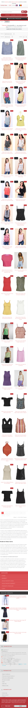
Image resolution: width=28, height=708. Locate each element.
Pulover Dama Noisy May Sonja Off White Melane (18, 621)
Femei (3, 575)
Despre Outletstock (6, 674)
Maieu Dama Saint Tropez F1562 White (20, 176)
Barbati (4, 578)
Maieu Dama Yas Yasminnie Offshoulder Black (7, 412)
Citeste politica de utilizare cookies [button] (18, 702)
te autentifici (11, 25)
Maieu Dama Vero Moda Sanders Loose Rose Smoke (20, 247)
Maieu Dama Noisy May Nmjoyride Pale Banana (7, 318)
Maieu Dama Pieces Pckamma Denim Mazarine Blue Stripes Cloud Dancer (7, 58)
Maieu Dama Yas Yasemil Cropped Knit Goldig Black (7, 435)
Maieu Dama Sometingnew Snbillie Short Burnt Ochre (20, 435)
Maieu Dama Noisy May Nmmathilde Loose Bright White (20, 318)
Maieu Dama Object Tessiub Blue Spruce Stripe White (7, 129)
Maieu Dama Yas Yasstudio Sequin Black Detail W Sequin (21, 412)
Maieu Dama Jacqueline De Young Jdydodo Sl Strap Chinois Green (20, 58)
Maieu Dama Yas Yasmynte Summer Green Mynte (7, 365)
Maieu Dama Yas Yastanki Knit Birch (20, 388)
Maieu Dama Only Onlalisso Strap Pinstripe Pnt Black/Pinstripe (20, 223)
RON (13, 5)
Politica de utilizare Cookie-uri (8, 676)
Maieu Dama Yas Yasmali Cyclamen (20, 365)
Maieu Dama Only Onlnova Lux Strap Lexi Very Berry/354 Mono (7, 106)
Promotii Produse (7, 586)
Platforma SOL (5, 685)
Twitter (24, 664)
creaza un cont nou (15, 1)
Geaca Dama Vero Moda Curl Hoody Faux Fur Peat (17, 633)
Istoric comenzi (5, 694)
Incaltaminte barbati (8, 583)
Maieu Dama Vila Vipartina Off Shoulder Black (7, 506)
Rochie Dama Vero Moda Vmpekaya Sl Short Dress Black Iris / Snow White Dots (17, 609)
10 (2, 515)
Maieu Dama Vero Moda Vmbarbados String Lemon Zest (20, 129)
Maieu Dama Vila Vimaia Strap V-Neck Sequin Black (20, 483)
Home (2, 21)
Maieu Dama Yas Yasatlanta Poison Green (7, 341)
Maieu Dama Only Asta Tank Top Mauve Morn (7, 176)
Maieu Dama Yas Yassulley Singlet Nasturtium (20, 341)
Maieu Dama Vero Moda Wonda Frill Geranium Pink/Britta (7, 247)
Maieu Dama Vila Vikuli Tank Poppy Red (7, 294)
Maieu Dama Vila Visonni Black (20, 506)
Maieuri (6, 21)
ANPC (3, 681)
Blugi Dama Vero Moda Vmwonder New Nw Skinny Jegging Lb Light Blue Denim (17, 597)
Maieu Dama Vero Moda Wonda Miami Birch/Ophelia (20, 153)
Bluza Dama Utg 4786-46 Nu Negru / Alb (7, 223)
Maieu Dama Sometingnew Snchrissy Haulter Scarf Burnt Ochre (7, 459)
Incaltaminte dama (8, 581)
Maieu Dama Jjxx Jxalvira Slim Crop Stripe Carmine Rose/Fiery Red (7, 271)
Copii (3, 588)
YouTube (4, 665)
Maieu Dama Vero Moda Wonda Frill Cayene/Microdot (7, 200)
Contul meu (4, 5)
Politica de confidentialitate (7, 677)
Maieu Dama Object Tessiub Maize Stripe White (20, 105)
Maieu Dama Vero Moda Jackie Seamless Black (21, 200)
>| (8, 515)
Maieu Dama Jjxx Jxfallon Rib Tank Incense (21, 270)
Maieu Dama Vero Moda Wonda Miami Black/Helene (7, 153)
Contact (4, 696)
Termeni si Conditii (6, 679)
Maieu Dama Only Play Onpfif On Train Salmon (7, 82)
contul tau (7, 1)
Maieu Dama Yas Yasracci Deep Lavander (7, 388)
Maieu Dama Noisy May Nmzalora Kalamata (20, 294)
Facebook (20, 664)
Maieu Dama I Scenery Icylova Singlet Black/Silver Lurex (20, 459)
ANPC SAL (4, 683)
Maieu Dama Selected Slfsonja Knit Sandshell (7, 483)
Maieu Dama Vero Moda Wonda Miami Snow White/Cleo (21, 82)
